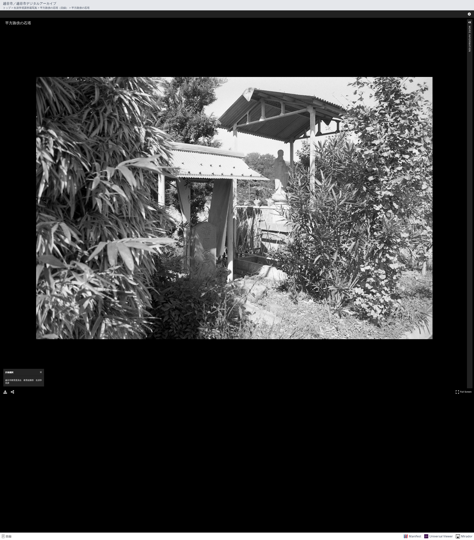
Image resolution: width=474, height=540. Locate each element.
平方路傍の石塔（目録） (54, 7)
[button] (470, 22)
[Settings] (469, 14)
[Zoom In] (5, 30)
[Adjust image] (21, 30)
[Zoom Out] (10, 30)
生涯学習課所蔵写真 (25, 7)
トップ (7, 7)
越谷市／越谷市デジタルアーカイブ (29, 3)
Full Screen (466, 391)
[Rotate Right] (16, 30)
